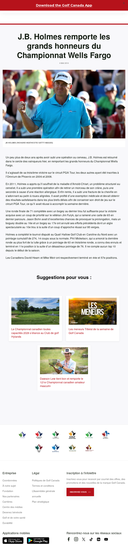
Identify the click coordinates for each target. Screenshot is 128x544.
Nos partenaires (10, 496)
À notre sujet (9, 485)
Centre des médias (12, 507)
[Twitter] (84, 539)
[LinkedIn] (98, 539)
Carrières (7, 501)
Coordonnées (9, 480)
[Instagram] (76, 539)
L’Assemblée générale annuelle (43, 493)
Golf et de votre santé (13, 517)
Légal (35, 473)
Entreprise (9, 473)
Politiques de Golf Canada (46, 480)
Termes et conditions (43, 485)
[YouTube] (106, 539)
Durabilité (7, 523)
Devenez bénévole (12, 512)
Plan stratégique (40, 501)
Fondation (7, 491)
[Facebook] (68, 539)
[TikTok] (91, 539)
